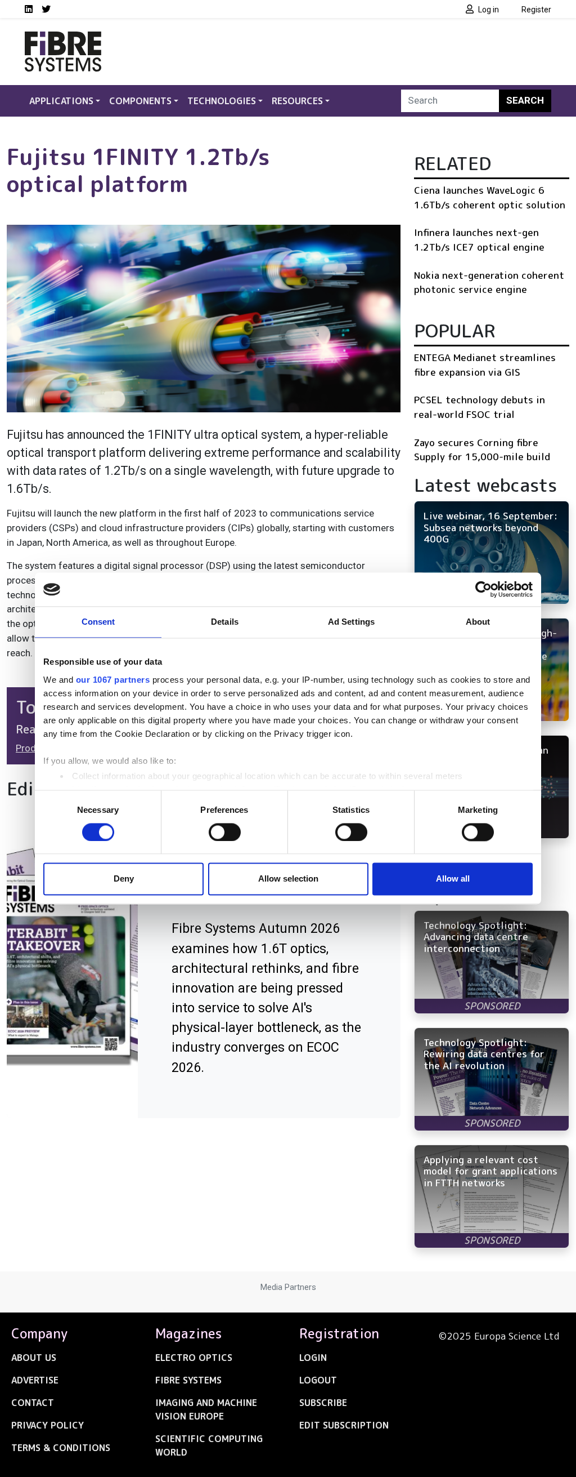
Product (33, 748)
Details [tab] (224, 621)
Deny (124, 879)
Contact (32, 1402)
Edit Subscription (344, 1425)
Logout (318, 1380)
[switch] (225, 832)
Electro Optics (193, 1357)
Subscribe (323, 1402)
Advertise (34, 1380)
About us (33, 1357)
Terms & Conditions (60, 1448)
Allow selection (288, 879)
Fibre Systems (188, 1380)
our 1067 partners (113, 679)
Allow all (453, 879)
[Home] (63, 38)
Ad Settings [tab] (351, 621)
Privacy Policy (47, 1425)
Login (313, 1357)
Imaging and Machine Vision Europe (206, 1409)
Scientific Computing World (209, 1445)
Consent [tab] (98, 621)
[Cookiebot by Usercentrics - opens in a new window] (483, 589)
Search (525, 100)
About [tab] (478, 621)
